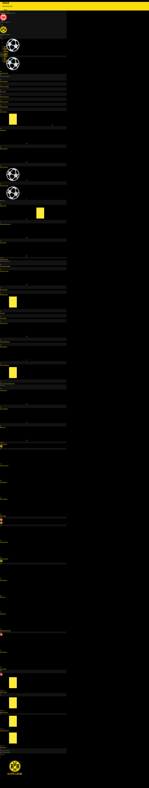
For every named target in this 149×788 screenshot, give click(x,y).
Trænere (5, 56)
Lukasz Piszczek (4, 271)
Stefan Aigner (3, 112)
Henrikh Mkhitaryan (5, 341)
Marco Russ (3, 91)
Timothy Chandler (4, 86)
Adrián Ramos (3, 390)
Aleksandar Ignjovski (5, 224)
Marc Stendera (4, 148)
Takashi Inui (3, 130)
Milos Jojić (2, 427)
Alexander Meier (4, 54)
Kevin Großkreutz (4, 365)
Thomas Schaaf (4, 259)
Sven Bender (3, 318)
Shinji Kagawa (3, 347)
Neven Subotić (3, 289)
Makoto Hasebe (4, 106)
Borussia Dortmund (7, 6)
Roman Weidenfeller (5, 266)
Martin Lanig (3, 206)
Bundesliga (6, 21)
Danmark (5, 24)
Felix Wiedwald (4, 81)
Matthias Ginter (4, 294)
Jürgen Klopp (3, 444)
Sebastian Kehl (4, 323)
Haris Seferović (4, 73)
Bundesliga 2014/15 (5, 13)
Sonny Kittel (3, 242)
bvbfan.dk (6, 2)
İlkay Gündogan (4, 409)
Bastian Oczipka (4, 101)
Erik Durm (2, 313)
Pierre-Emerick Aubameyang (7, 383)
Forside (5, 10)
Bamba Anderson (4, 96)
